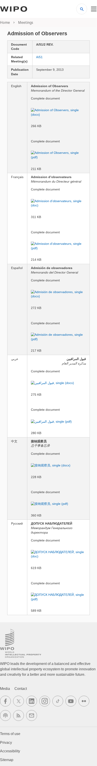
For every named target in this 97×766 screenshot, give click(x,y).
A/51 (39, 57)
